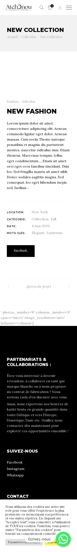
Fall (53, 219)
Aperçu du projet (38, 286)
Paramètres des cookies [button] (24, 542)
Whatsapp (15, 475)
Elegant (38, 233)
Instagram (15, 468)
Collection (40, 219)
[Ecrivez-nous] (63, 539)
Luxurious (55, 233)
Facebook (14, 462)
